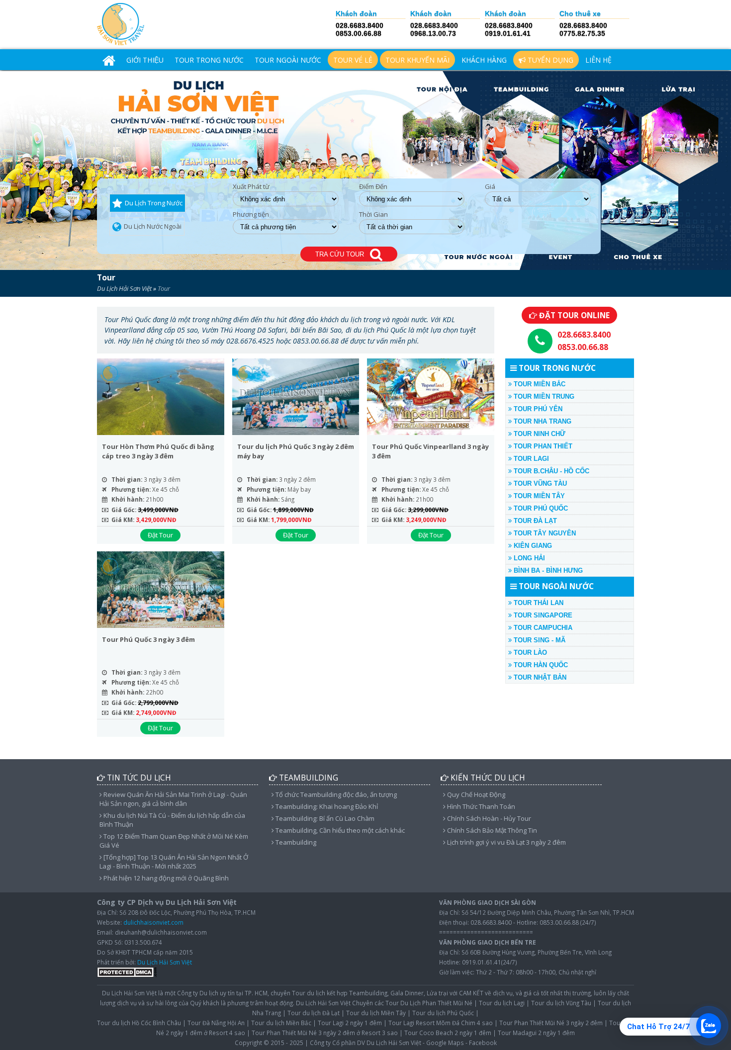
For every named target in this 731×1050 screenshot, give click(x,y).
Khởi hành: (127, 499)
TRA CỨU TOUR (342, 254)
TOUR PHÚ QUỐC (540, 508)
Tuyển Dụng (549, 60)
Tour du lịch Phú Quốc (443, 1013)
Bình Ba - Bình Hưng (547, 570)
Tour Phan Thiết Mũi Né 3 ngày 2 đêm (551, 1023)
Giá (490, 186)
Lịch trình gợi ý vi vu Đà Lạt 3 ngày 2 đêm (506, 842)
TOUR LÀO (529, 652)
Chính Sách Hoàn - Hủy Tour (488, 818)
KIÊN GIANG (532, 545)
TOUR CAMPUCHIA (542, 627)
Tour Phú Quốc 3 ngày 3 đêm (148, 639)
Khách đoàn (356, 13)
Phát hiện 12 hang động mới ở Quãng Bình (165, 878)
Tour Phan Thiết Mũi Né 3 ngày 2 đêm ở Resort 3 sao (325, 1033)
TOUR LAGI (530, 458)
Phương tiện (251, 214)
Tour (106, 277)
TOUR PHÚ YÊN (537, 409)
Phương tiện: (131, 489)
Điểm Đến (373, 186)
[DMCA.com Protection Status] (127, 975)
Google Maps (445, 1043)
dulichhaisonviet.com (153, 922)
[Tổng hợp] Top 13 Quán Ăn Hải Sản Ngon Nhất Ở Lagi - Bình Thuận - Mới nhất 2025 (173, 862)
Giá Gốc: (123, 510)
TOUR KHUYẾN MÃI (417, 60)
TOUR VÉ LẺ (352, 60)
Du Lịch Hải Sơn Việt (124, 288)
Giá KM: (122, 520)
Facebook (483, 1043)
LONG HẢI (528, 558)
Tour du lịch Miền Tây (376, 1013)
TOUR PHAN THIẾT (542, 446)
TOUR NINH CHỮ (538, 434)
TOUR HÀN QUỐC (540, 665)
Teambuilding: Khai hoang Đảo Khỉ (326, 806)
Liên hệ (598, 60)
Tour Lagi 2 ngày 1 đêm (350, 1023)
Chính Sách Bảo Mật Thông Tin (491, 830)
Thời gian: (126, 479)
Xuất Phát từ (251, 186)
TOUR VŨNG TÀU (539, 483)
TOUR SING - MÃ (538, 640)
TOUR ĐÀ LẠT (534, 521)
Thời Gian (373, 214)
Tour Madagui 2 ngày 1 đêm (536, 1033)
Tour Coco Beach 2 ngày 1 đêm (447, 1033)
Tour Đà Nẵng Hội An (216, 1023)
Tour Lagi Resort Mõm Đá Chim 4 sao (440, 1023)
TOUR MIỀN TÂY (538, 496)
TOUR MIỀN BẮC (538, 384)
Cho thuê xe (580, 13)
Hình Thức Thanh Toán (480, 806)
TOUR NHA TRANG (541, 421)
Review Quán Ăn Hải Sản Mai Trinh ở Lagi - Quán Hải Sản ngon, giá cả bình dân (173, 799)
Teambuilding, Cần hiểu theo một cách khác (339, 830)
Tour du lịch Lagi (502, 1003)
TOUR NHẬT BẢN (539, 677)
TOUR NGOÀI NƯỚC (288, 60)
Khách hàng (484, 60)
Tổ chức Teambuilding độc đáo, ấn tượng (335, 794)
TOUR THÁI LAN (537, 603)
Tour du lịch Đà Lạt (313, 1013)
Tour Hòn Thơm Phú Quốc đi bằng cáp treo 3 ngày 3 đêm (158, 451)
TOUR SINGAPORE (542, 615)
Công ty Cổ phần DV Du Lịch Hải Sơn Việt (365, 1043)
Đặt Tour (160, 534)
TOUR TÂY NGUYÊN (544, 533)
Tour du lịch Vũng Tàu (561, 1003)
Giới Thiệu (145, 60)
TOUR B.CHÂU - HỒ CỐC (550, 471)
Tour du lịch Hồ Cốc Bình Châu (139, 1023)
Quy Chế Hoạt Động (475, 794)
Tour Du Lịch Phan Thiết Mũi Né (428, 1003)
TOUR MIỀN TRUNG (543, 396)
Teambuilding (295, 842)
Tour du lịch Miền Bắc (281, 1023)
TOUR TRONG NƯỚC (209, 60)
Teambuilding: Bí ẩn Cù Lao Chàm (324, 818)
